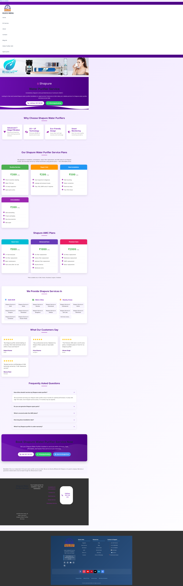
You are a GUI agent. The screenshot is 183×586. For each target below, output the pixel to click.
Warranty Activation (103, 578)
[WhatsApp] (73, 562)
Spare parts (6, 52)
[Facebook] (64, 562)
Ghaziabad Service (52, 503)
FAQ (99, 543)
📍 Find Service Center (113, 555)
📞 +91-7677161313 (114, 543)
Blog (99, 545)
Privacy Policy (78, 578)
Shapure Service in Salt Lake (65, 311)
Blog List (5, 40)
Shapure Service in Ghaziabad (23, 311)
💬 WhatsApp (114, 550)
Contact (5, 34)
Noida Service (51, 499)
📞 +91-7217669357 (114, 547)
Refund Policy (86, 578)
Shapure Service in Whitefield (78, 311)
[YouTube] (70, 562)
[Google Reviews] (102, 571)
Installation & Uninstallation (52, 488)
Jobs (84, 550)
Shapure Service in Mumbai (38, 305)
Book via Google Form (63, 454)
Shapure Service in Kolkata (51, 311)
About (4, 29)
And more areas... (65, 316)
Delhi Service (51, 496)
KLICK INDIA (8, 13)
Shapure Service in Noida (23, 305)
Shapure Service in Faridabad (10, 317)
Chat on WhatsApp (99, 555)
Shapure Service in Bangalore (38, 311)
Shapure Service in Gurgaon (10, 311)
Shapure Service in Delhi (10, 305)
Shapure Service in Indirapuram (65, 305)
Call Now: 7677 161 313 (36, 103)
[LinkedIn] (98, 571)
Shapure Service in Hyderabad (51, 305)
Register (84, 543)
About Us (84, 552)
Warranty (99, 552)
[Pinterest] (91, 571)
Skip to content (4, 1)
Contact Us (52, 492)
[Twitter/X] (95, 571)
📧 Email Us (113, 552)
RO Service (6, 23)
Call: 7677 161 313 (27, 454)
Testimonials (99, 547)
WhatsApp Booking (55, 103)
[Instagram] (67, 562)
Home (4, 17)
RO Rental (84, 547)
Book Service (84, 545)
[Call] (64, 565)
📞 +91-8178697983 (114, 545)
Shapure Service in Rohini (78, 305)
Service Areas (99, 550)
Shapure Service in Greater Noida (23, 317)
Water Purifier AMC (8, 46)
